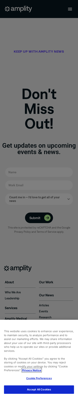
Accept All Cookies (39, 389)
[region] (39, 358)
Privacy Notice (31, 370)
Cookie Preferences (39, 378)
